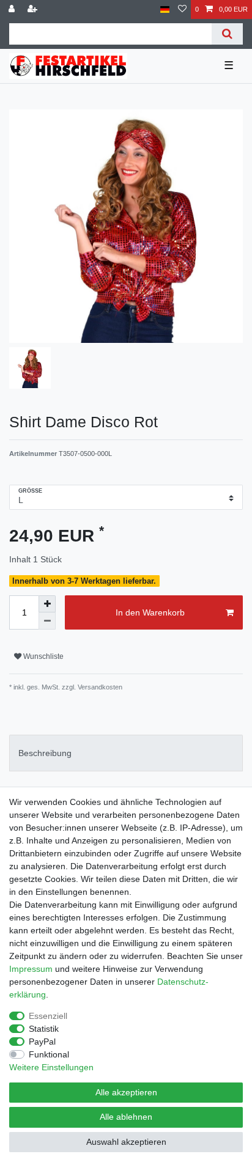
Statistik (44, 1029)
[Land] (165, 9)
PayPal (42, 1041)
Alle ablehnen (126, 1117)
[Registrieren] (33, 9)
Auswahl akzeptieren (126, 1142)
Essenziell (48, 1016)
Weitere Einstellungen (51, 1067)
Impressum (31, 969)
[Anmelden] (12, 9)
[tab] (126, 753)
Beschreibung (45, 753)
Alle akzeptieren (126, 1092)
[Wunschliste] (182, 9)
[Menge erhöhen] (47, 603)
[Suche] (227, 34)
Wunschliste (42, 656)
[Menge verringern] (47, 621)
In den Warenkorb (150, 612)
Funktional (49, 1054)
